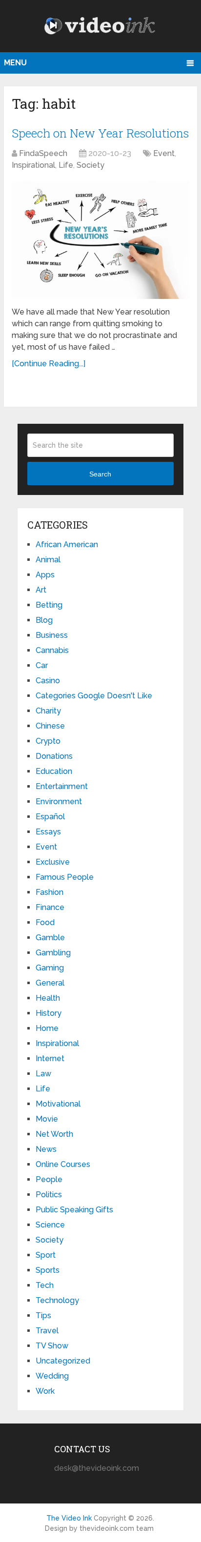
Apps (45, 574)
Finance (50, 907)
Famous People (65, 877)
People (49, 1179)
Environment (59, 801)
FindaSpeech (43, 153)
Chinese (50, 726)
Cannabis (52, 650)
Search (100, 474)
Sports (48, 1270)
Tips (43, 1315)
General (50, 983)
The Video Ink (69, 1518)
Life (66, 165)
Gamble (50, 937)
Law (43, 1073)
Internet (50, 1058)
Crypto (48, 741)
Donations (54, 756)
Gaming (50, 967)
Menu (15, 62)
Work (45, 1391)
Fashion (49, 892)
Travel (47, 1330)
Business (52, 635)
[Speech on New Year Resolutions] (100, 240)
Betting (49, 605)
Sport (46, 1255)
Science (50, 1224)
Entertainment (62, 786)
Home (47, 1028)
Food (45, 922)
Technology (57, 1300)
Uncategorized (63, 1360)
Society (90, 165)
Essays (48, 831)
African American (67, 544)
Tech (45, 1285)
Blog (44, 620)
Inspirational (33, 165)
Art (41, 589)
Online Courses (63, 1164)
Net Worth (54, 1134)
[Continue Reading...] (48, 363)
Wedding (52, 1376)
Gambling (53, 952)
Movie (47, 1119)
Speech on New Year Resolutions (100, 133)
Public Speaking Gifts (74, 1209)
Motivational (58, 1103)
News (46, 1149)
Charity (48, 710)
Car (42, 665)
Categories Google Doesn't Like (94, 695)
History (48, 1013)
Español (50, 816)
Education (54, 771)
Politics (49, 1194)
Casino (48, 680)
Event (164, 153)
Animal (48, 559)
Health (48, 998)
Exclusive (53, 862)
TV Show (52, 1345)
